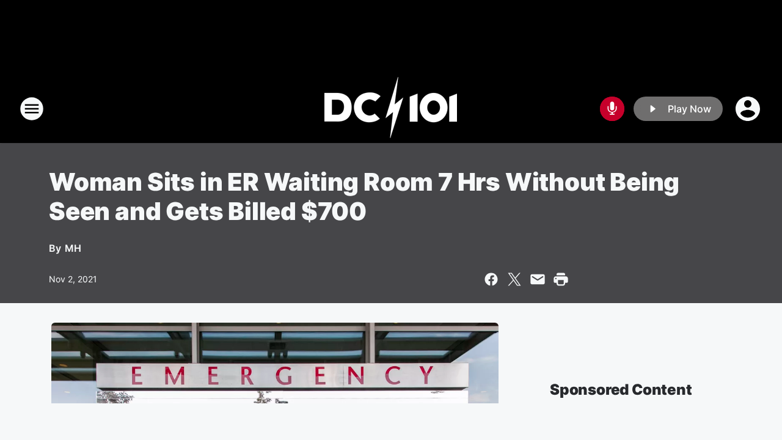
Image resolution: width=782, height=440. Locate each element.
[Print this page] (560, 279)
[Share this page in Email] (537, 279)
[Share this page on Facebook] (491, 279)
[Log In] (749, 109)
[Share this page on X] (514, 279)
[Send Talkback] (612, 109)
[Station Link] (391, 109)
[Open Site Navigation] (32, 109)
